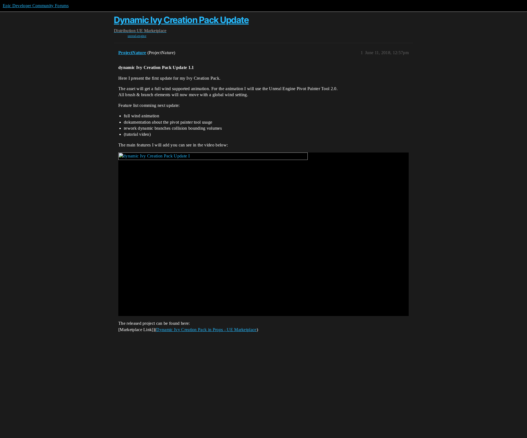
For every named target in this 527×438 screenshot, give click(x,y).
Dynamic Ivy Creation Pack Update (181, 20)
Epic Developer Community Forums (36, 5)
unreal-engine (137, 36)
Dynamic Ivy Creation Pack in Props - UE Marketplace (206, 329)
